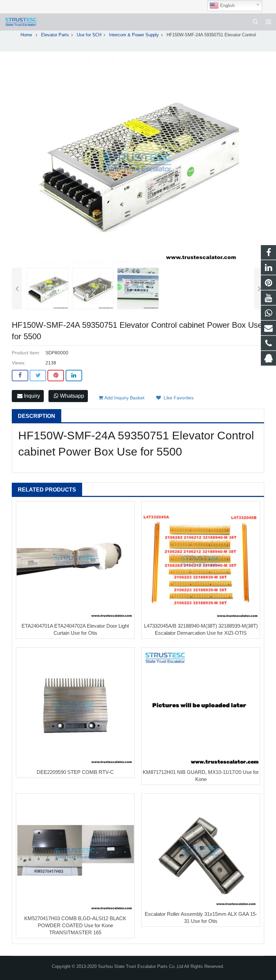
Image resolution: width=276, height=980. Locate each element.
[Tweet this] (38, 375)
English (227, 5)
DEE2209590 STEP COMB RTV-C (75, 772)
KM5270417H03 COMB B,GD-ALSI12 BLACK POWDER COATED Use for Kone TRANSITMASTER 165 (75, 925)
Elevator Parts (55, 35)
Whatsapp (71, 396)
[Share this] (20, 375)
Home (26, 35)
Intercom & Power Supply (134, 35)
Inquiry (31, 396)
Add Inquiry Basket (123, 397)
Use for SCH (89, 35)
